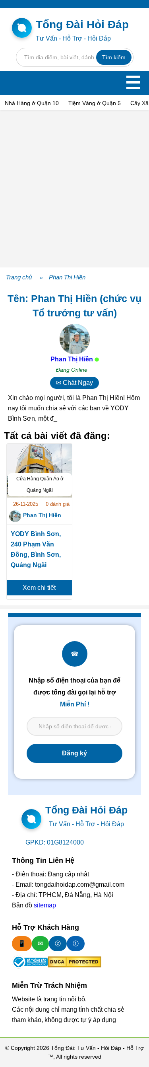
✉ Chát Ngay (74, 382)
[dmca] (74, 962)
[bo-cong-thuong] (30, 962)
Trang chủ (19, 277)
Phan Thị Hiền (67, 277)
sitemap (45, 905)
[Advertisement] (74, 188)
